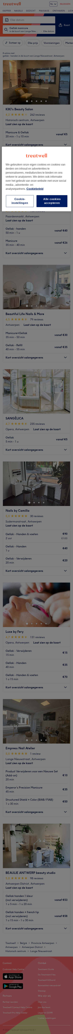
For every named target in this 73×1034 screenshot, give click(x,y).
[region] (36, 179)
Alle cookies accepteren (52, 201)
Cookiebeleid (34, 188)
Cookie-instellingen (20, 201)
